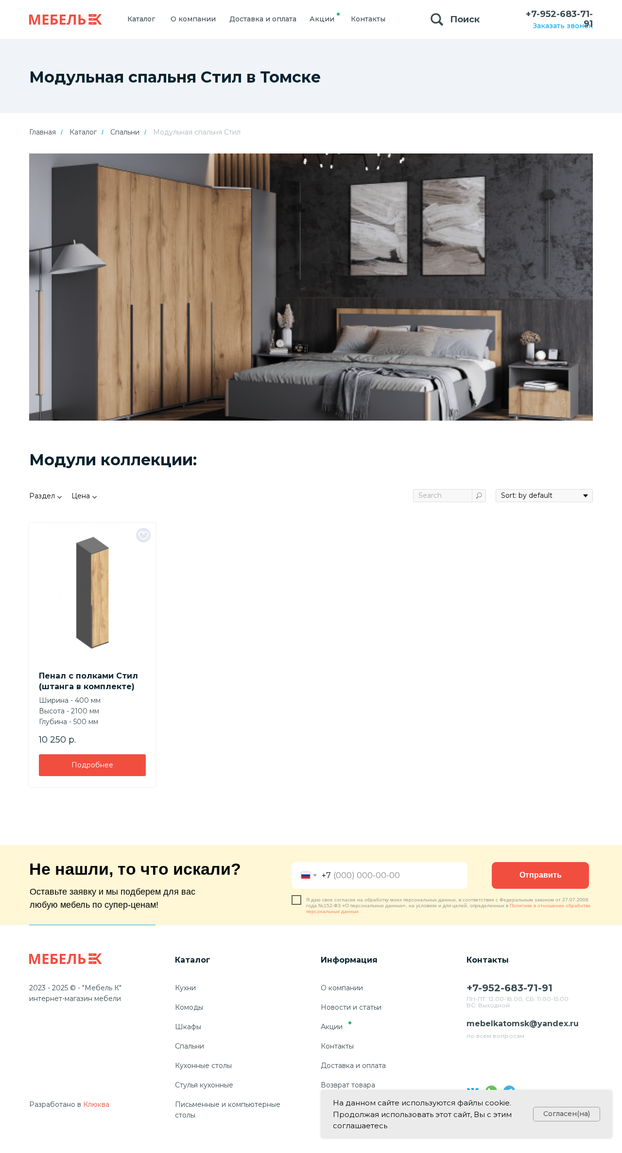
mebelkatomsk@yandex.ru (522, 1023)
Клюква (96, 1104)
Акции (332, 1026)
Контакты (337, 1046)
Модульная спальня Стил (197, 132)
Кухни (185, 987)
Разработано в (55, 1104)
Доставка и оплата (353, 1065)
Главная (42, 132)
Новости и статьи (351, 1007)
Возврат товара (348, 1085)
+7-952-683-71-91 (559, 19)
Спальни (124, 132)
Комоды (189, 1007)
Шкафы (188, 1026)
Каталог (83, 132)
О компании (342, 987)
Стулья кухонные (204, 1085)
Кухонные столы (203, 1065)
